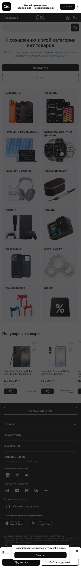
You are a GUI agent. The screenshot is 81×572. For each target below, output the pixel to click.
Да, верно (21, 562)
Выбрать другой (59, 562)
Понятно (40, 555)
